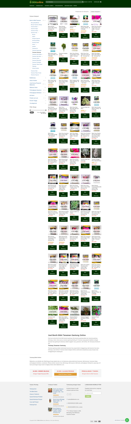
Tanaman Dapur (34, 28)
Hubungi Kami (33, 404)
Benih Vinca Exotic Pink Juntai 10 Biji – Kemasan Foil (74, 238)
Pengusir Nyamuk (36, 38)
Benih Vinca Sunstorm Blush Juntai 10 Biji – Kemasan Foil (64, 134)
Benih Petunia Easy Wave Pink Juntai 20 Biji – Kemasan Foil (74, 292)
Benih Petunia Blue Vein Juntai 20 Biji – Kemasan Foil (52, 266)
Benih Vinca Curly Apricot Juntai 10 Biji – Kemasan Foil (85, 187)
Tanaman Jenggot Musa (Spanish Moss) (96, 160)
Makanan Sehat (68, 5)
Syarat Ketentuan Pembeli (36, 396)
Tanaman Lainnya (49, 5)
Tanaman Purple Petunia (95, 317)
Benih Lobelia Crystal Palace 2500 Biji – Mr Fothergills (74, 81)
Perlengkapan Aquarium (35, 90)
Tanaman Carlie (51, 316)
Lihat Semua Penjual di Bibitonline (35, 84)
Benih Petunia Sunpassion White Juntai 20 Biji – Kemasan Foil (52, 238)
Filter (32, 112)
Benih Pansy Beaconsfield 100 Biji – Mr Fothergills (52, 134)
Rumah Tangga (33, 100)
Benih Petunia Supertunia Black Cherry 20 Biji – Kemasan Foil (62, 28)
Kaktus (33, 36)
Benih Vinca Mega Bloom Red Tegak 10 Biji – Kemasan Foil (96, 54)
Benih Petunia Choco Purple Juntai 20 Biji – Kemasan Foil (74, 266)
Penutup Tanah (35, 42)
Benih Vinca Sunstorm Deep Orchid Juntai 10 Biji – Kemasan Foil (96, 28)
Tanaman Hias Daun (36, 56)
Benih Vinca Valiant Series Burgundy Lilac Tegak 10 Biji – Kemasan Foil (63, 318)
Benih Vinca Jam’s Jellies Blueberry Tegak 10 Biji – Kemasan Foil (63, 187)
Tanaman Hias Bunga (37, 54)
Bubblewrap (33, 77)
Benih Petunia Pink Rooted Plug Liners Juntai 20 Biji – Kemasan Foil (63, 238)
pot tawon (32, 95)
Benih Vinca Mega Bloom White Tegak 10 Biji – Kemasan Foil (74, 135)
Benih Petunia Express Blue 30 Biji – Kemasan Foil (52, 28)
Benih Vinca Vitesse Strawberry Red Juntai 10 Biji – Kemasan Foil (85, 266)
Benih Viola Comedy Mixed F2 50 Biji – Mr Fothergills (96, 108)
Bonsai (33, 34)
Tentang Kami (33, 388)
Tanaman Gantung (36, 52)
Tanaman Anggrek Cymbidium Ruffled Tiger (85, 318)
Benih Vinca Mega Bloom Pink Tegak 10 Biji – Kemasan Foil (52, 160)
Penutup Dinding (35, 40)
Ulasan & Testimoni (34, 394)
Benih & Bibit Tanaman (35, 20)
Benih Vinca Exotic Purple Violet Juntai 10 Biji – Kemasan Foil (96, 82)
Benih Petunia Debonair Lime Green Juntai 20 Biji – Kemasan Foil (85, 292)
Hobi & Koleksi (33, 80)
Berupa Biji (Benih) (35, 22)
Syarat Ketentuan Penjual (36, 399)
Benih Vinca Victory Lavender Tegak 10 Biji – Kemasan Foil (52, 292)
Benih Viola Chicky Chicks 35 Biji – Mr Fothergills (52, 81)
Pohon (33, 44)
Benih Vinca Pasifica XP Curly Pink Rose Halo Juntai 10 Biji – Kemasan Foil (96, 135)
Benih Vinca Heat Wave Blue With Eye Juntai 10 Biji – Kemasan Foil (74, 109)
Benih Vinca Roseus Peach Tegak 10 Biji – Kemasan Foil (63, 81)
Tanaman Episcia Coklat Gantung (73, 317)
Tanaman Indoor (35, 58)
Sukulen (34, 46)
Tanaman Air (35, 48)
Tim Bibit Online (33, 391)
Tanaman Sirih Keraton (73, 27)
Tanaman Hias (39, 5)
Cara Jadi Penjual (34, 402)
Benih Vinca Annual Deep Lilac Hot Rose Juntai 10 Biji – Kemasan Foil (74, 161)
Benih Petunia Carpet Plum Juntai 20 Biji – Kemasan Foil (85, 213)
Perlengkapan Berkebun (35, 92)
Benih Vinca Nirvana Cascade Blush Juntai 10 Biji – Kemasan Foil (74, 55)
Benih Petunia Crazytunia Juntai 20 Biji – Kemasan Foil (52, 108)
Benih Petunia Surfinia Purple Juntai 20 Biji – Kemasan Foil (64, 213)
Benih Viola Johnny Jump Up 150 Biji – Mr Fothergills (53, 54)
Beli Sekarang (52, 34)
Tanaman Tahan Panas (37, 64)
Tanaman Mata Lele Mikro (85, 108)
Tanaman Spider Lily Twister (74, 212)
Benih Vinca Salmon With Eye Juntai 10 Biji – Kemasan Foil (53, 213)
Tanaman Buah (34, 26)
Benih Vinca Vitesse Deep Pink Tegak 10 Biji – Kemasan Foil (96, 266)
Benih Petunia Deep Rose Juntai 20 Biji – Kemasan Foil (63, 160)
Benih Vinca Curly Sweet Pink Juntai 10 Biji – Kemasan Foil (85, 54)
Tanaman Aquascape (36, 50)
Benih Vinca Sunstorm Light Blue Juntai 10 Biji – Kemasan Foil (85, 134)
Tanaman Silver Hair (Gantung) (85, 160)
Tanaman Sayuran (35, 74)
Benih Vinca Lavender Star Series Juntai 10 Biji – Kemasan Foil (64, 292)
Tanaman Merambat (36, 60)
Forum (75, 5)
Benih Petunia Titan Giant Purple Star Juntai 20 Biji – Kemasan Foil (63, 266)
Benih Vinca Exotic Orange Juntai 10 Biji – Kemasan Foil (74, 187)
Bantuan (32, 5)
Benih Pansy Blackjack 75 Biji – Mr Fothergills (96, 292)
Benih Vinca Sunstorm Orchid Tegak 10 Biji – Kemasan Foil (85, 238)
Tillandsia (34, 66)
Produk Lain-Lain (34, 98)
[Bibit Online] (36, 2)
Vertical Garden (35, 68)
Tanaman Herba (34, 30)
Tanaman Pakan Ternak (36, 72)
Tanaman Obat (34, 70)
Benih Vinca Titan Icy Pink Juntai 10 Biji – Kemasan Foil (96, 213)
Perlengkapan (59, 5)
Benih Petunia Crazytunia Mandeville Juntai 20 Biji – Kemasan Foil (96, 187)
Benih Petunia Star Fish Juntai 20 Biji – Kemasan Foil (52, 187)
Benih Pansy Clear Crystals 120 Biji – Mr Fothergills (85, 28)
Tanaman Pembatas (36, 62)
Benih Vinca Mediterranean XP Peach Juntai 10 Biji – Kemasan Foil (63, 109)
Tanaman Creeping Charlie (63, 54)
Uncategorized (33, 103)
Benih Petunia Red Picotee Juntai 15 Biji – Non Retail (85, 81)
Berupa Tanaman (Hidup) (36, 24)
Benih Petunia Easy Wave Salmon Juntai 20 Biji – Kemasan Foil (96, 238)
